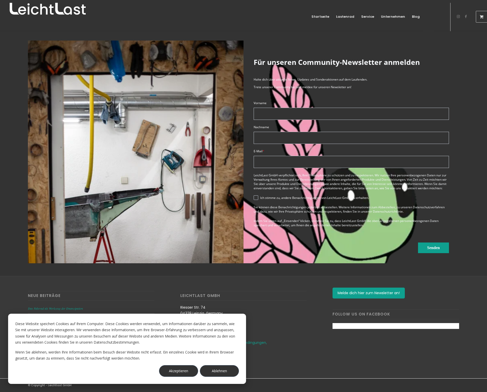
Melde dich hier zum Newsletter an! (369, 292)
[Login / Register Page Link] (428, 17)
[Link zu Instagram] (458, 16)
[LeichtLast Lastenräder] (48, 17)
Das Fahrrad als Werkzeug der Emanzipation (55, 308)
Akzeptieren (178, 370)
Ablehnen (219, 370)
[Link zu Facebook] (466, 16)
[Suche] (439, 17)
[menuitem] (320, 17)
